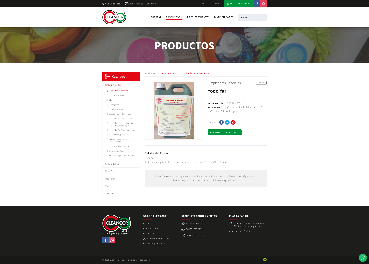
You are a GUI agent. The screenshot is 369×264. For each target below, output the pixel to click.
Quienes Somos (151, 228)
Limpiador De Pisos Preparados (122, 130)
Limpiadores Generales (118, 90)
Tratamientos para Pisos (119, 134)
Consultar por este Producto (224, 132)
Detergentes (114, 104)
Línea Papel (110, 171)
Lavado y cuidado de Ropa (120, 114)
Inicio (204, 3)
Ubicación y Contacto (154, 243)
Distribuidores (223, 17)
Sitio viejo (109, 193)
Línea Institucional (113, 84)
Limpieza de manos (117, 95)
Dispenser (110, 178)
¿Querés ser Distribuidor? (156, 238)
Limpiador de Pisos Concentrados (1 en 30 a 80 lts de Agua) (123, 124)
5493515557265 (194, 229)
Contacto (217, 3)
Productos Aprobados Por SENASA (123, 155)
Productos (173, 17)
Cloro (111, 100)
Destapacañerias (116, 109)
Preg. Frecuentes (198, 17)
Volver (262, 83)
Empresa (155, 17)
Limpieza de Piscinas (117, 151)
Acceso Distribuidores (241, 3)
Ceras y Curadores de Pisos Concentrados (120, 140)
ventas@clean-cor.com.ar (143, 3)
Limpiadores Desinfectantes (120, 118)
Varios (108, 186)
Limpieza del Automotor (119, 146)
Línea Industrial (112, 163)
